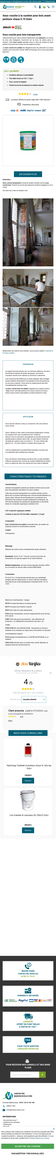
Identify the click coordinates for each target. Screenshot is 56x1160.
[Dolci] (9, 29)
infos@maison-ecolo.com (15, 1110)
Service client (37, 1)
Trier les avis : (15, 699)
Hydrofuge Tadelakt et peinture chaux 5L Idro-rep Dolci (29, 767)
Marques (6, 1126)
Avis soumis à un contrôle (27, 673)
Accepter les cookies (28, 1146)
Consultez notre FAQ (28, 1048)
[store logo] (13, 7)
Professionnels (49, 1)
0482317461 (11, 1106)
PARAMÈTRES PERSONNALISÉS (27, 1153)
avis (35, 94)
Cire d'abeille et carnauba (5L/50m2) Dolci (29, 815)
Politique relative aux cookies (39, 1138)
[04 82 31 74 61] (48, 7)
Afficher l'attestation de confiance (28, 671)
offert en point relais (28, 1024)
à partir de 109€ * (28, 1026)
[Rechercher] (35, 7)
